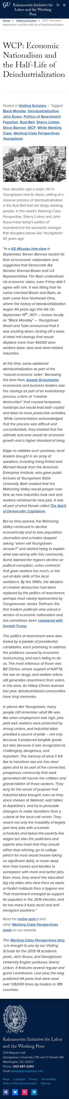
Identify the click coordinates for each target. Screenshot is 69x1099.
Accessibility (48, 1079)
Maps (6, 1079)
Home (6, 20)
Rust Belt (27, 122)
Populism (10, 122)
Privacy (33, 1079)
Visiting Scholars (26, 20)
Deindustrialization (43, 111)
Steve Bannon (14, 127)
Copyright (19, 1079)
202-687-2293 (23, 1066)
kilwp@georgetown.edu (27, 1071)
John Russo (12, 116)
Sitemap (46, 1083)
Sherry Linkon (47, 122)
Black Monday (14, 111)
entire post (27, 919)
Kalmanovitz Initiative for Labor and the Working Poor (33, 10)
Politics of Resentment (42, 116)
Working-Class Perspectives (36, 133)
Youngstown (13, 138)
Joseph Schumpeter (42, 380)
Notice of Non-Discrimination (20, 1083)
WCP (32, 127)
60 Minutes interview (28, 248)
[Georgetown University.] (7, 5)
